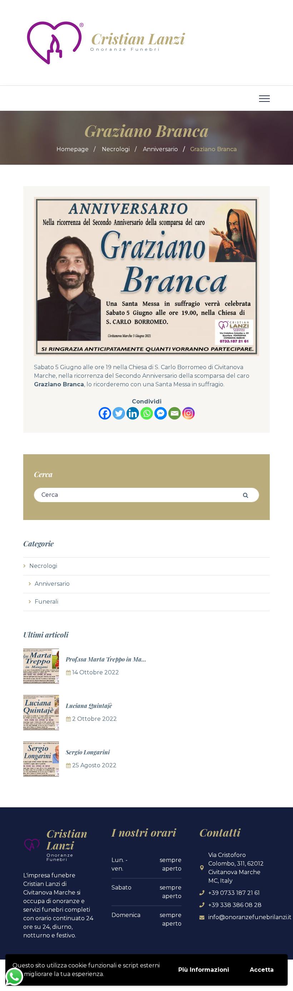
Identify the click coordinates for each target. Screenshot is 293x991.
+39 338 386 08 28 (235, 905)
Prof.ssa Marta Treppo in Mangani (111, 659)
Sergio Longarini (88, 752)
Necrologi (116, 149)
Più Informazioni (203, 969)
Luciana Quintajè (89, 705)
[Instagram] (188, 413)
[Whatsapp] (146, 413)
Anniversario (160, 149)
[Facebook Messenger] (160, 413)
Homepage (72, 149)
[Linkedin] (132, 413)
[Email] (174, 413)
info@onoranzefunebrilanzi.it (250, 917)
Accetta (262, 969)
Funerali (46, 601)
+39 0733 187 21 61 (234, 893)
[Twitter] (119, 413)
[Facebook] (105, 413)
